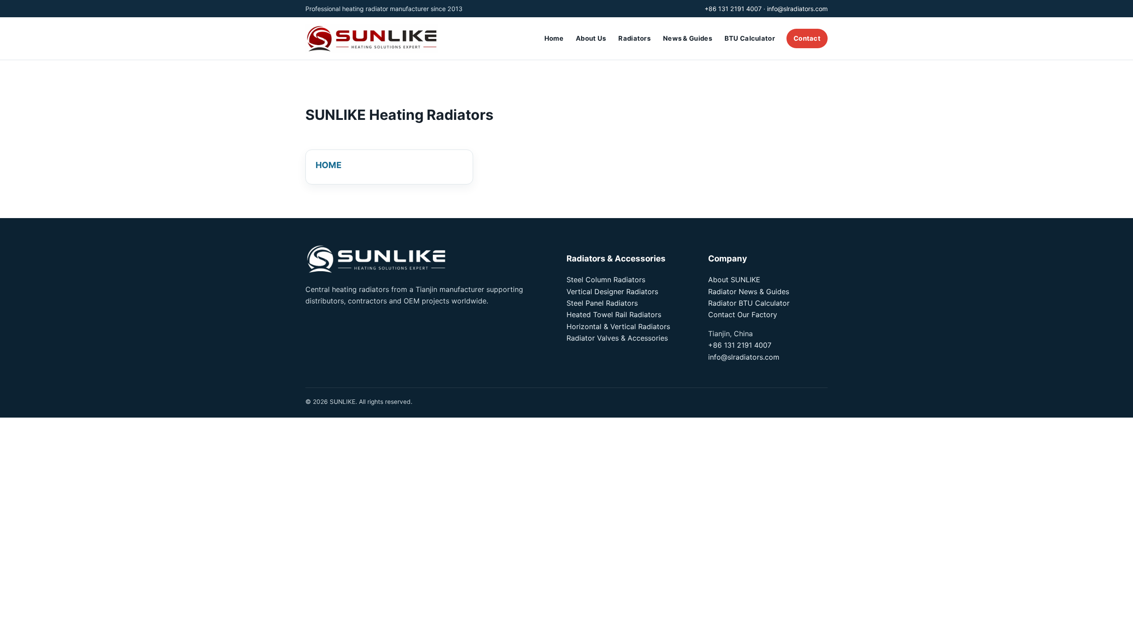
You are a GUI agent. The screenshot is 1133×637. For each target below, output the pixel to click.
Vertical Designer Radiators (612, 291)
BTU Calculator (750, 38)
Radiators (634, 38)
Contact (807, 38)
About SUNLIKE (734, 279)
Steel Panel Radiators (602, 303)
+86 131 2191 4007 (733, 8)
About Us (591, 38)
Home (553, 38)
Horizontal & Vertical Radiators (618, 326)
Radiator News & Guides (748, 291)
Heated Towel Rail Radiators (613, 314)
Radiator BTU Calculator (749, 303)
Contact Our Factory (742, 314)
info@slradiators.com (797, 8)
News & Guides (687, 38)
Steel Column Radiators (605, 279)
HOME (329, 165)
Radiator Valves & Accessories (617, 338)
